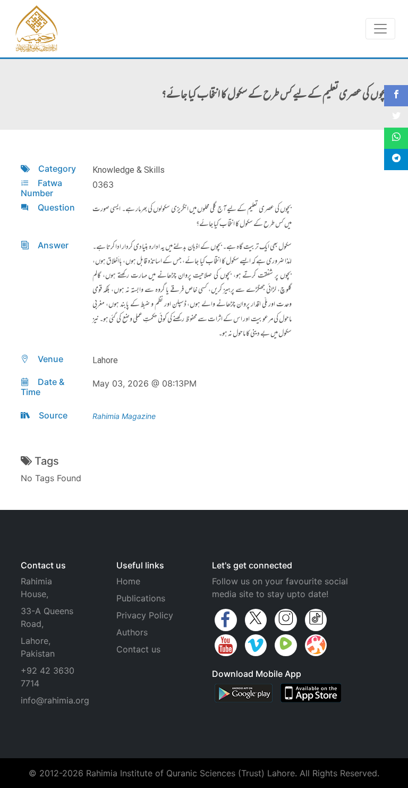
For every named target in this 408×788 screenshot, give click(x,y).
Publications (140, 598)
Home (128, 581)
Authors (132, 632)
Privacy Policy (144, 615)
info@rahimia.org (55, 700)
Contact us (138, 649)
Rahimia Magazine (124, 416)
